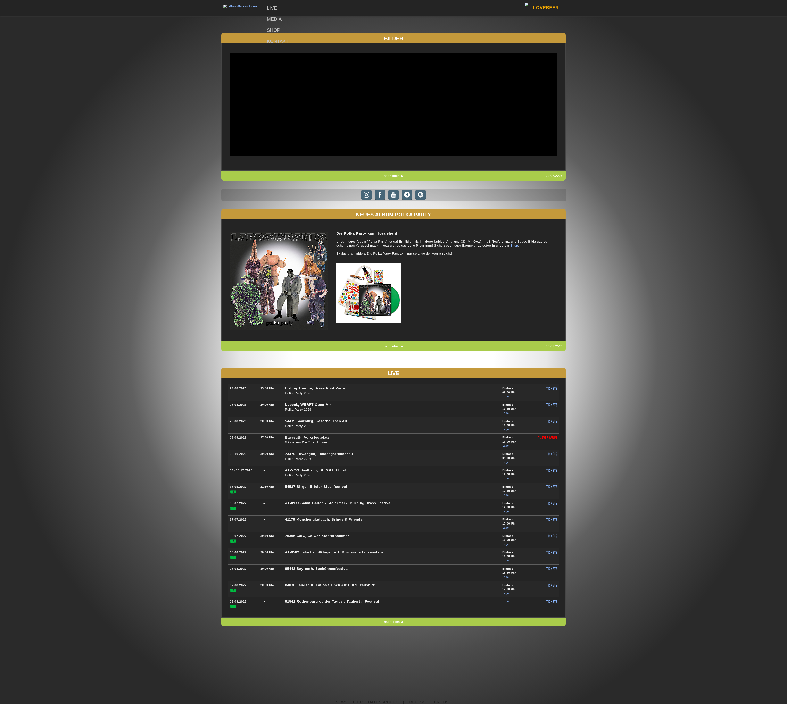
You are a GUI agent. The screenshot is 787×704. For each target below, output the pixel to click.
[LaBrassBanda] (240, 6)
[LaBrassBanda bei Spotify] (420, 195)
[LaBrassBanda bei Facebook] (380, 195)
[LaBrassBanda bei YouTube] (393, 195)
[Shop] (368, 322)
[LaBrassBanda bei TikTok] (407, 195)
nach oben (392, 175)
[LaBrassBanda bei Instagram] (366, 195)
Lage (505, 396)
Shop (514, 245)
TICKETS (551, 389)
